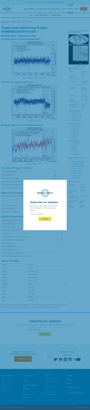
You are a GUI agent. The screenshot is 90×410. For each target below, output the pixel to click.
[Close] (65, 181)
